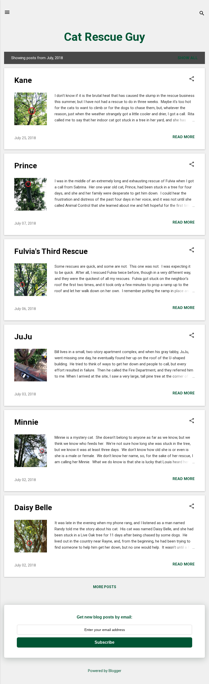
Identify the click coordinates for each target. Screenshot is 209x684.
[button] (192, 79)
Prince (25, 165)
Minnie (26, 422)
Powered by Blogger (104, 670)
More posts (104, 587)
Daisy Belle (33, 507)
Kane (23, 80)
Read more (184, 137)
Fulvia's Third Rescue (51, 251)
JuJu (23, 336)
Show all (188, 58)
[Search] (202, 14)
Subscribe (104, 642)
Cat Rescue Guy (104, 37)
